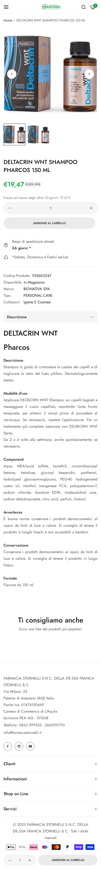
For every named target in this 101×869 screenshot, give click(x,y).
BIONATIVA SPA (36, 289)
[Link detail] (8, 746)
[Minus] (10, 208)
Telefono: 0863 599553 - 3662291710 (34, 725)
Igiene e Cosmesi (37, 302)
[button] (89, 74)
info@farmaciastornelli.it (22, 732)
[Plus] (91, 208)
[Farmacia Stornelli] (50, 7)
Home (8, 20)
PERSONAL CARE (38, 295)
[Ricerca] (83, 7)
